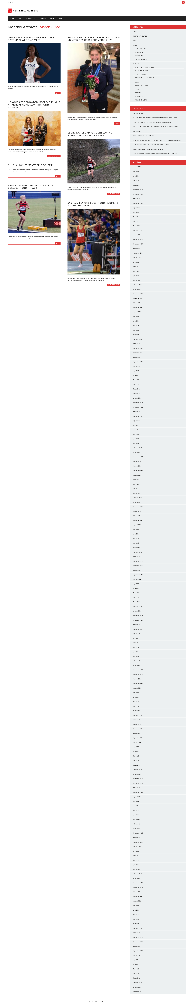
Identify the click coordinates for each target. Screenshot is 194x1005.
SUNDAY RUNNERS (141, 86)
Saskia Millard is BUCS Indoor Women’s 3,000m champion (93, 204)
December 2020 (138, 457)
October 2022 (137, 357)
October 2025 (137, 198)
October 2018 (137, 570)
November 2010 (138, 991)
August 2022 (137, 366)
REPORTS (136, 64)
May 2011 (136, 969)
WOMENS (138, 93)
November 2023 (138, 298)
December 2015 (138, 724)
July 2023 (136, 316)
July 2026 (136, 171)
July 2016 (136, 692)
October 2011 (137, 946)
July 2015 (136, 747)
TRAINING (43, 18)
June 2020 (136, 479)
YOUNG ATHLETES (141, 100)
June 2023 (136, 321)
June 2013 (136, 855)
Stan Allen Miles (138, 113)
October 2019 (137, 516)
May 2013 (136, 860)
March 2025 (136, 226)
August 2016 (137, 688)
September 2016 (138, 683)
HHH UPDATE (139, 55)
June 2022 (136, 375)
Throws (137, 89)
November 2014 (138, 783)
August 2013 (137, 846)
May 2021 (136, 434)
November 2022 (138, 353)
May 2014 (136, 810)
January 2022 (137, 398)
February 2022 (137, 393)
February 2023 (137, 339)
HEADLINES (51, 156)
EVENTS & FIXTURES (140, 36)
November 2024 (138, 244)
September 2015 (138, 738)
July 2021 (136, 425)
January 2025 (137, 235)
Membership (30, 18)
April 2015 (136, 760)
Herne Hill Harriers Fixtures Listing (143, 136)
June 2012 (136, 910)
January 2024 (137, 289)
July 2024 (136, 262)
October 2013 (137, 837)
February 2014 (137, 824)
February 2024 (137, 285)
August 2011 (137, 955)
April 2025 (136, 221)
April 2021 (136, 439)
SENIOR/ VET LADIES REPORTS (145, 67)
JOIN (134, 40)
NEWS (20, 18)
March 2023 (136, 334)
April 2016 (136, 706)
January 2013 (137, 878)
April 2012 (136, 919)
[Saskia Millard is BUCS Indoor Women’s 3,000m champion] (93, 274)
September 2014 (138, 792)
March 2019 (136, 547)
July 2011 (136, 960)
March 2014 (136, 819)
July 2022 (136, 371)
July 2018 (136, 584)
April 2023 (136, 330)
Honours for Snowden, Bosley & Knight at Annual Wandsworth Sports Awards (34, 105)
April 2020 (136, 488)
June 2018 (136, 588)
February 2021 (137, 448)
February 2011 (137, 982)
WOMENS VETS (140, 96)
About (52, 18)
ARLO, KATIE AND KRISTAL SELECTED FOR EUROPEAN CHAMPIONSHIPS (157, 140)
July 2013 (136, 851)
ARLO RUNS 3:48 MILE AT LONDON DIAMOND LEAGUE (151, 145)
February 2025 (137, 230)
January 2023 (137, 343)
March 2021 (136, 443)
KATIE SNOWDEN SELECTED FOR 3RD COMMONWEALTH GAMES (155, 154)
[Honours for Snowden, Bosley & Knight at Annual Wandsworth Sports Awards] (34, 145)
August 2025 (137, 208)
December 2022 (138, 348)
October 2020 (137, 466)
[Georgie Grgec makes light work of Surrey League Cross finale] (93, 183)
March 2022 (136, 389)
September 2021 (138, 416)
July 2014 (136, 801)
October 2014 (137, 788)
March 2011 (136, 978)
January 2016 (137, 720)
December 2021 (138, 402)
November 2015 (138, 729)
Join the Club (137, 131)
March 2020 (136, 493)
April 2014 (136, 815)
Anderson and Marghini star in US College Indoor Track (30, 186)
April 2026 (136, 180)
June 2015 (136, 751)
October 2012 (137, 892)
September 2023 (138, 307)
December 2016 (138, 670)
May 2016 (136, 701)
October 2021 (137, 411)
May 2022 (136, 380)
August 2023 (137, 312)
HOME (12, 18)
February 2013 (137, 874)
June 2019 (136, 534)
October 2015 (137, 733)
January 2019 (137, 556)
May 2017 (136, 647)
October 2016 (137, 679)
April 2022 (136, 384)
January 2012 (137, 933)
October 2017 (137, 624)
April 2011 (136, 973)
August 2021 (137, 420)
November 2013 (138, 833)
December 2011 (138, 937)
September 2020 (138, 470)
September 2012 (138, 896)
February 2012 (137, 928)
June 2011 (136, 964)
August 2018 (137, 579)
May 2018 (136, 593)
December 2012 (138, 883)
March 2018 (136, 602)
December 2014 (138, 778)
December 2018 (138, 561)
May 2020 (136, 484)
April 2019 (136, 543)
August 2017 (137, 633)
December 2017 (138, 615)
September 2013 (138, 842)
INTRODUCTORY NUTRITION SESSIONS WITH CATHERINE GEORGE (156, 126)
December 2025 (138, 189)
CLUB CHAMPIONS (141, 48)
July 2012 (136, 905)
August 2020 (137, 475)
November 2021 (138, 407)
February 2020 (137, 498)
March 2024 (136, 280)
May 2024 (136, 271)
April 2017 (136, 652)
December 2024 (138, 239)
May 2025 (136, 217)
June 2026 (136, 176)
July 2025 (136, 212)
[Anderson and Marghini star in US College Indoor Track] (34, 232)
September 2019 (138, 520)
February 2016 (137, 715)
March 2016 (136, 710)
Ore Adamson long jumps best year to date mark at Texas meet (33, 38)
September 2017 (138, 629)
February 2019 (137, 552)
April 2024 (136, 275)
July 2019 (136, 529)
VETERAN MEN (142, 74)
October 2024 (137, 248)
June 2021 (136, 430)
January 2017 (137, 665)
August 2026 (137, 167)
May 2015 (136, 756)
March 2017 (136, 656)
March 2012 (136, 923)
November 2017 (138, 620)
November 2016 (138, 674)
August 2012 (137, 901)
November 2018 (138, 565)
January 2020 (137, 502)
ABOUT (135, 31)
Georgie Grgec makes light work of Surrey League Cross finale (90, 134)
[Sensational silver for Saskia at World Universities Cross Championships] (93, 113)
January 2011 (137, 987)
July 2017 (136, 638)
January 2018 (137, 611)
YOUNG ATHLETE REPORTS (144, 78)
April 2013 (136, 865)
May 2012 (136, 914)
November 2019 (138, 511)
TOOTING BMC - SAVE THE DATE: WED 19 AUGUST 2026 (152, 122)
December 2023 (138, 294)
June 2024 (136, 266)
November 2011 (138, 942)
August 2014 (137, 797)
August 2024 (137, 257)
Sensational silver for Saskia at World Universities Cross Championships (93, 38)
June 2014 (136, 806)
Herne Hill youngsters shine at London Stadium (148, 149)
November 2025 (138, 194)
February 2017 (137, 661)
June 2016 (136, 697)
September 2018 (138, 575)
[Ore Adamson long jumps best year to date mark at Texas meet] (34, 82)
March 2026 (136, 185)
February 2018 (137, 606)
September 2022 (138, 362)
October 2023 (137, 303)
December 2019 (138, 507)
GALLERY (62, 18)
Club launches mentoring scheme (30, 165)
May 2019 (136, 538)
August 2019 (137, 525)
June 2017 (136, 643)
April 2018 (136, 597)
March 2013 (136, 869)
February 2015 (137, 769)
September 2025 (138, 203)
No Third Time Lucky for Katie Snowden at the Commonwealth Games (155, 117)
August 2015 (137, 742)
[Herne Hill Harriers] (23, 12)
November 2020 (138, 461)
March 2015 (136, 765)
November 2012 (138, 887)
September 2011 (138, 951)
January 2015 (137, 774)
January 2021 (137, 452)
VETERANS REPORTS (142, 71)
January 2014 (137, 828)
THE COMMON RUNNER (143, 59)
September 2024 (138, 253)
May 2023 (136, 325)
